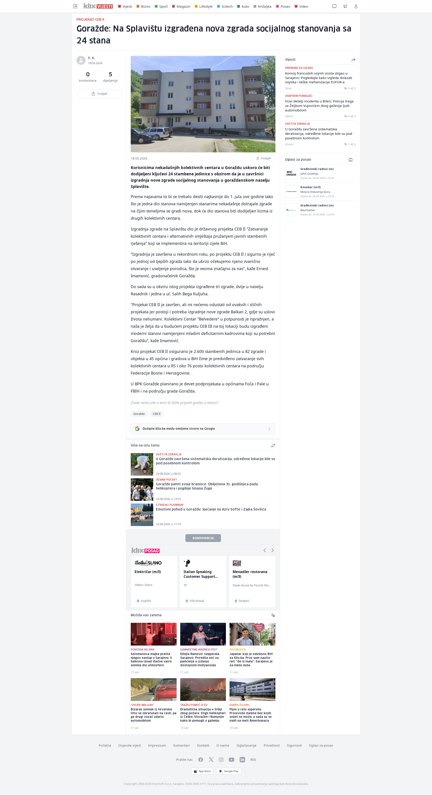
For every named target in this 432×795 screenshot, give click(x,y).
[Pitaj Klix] (334, 6)
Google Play (231, 771)
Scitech (227, 6)
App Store (205, 771)
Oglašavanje (246, 745)
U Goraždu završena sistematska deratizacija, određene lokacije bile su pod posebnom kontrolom (215, 461)
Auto (245, 6)
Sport (163, 6)
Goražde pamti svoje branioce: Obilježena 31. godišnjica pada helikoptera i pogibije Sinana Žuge (207, 486)
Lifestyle (206, 6)
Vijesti (127, 6)
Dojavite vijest (129, 745)
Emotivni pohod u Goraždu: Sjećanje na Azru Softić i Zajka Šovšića (211, 509)
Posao (285, 6)
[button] (264, 550)
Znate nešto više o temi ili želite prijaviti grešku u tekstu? (174, 402)
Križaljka (265, 6)
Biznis (145, 6)
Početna (105, 745)
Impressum (157, 745)
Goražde (139, 414)
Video (303, 6)
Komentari (181, 745)
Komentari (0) (203, 538)
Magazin (183, 6)
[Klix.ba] (98, 6)
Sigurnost (294, 745)
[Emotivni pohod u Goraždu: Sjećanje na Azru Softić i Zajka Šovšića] (142, 515)
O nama (222, 745)
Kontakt (203, 745)
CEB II (156, 414)
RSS (253, 759)
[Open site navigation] (75, 6)
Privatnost (272, 745)
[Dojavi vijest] (345, 6)
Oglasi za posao (321, 745)
